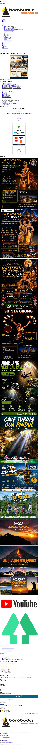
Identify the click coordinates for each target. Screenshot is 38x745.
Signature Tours (4, 25)
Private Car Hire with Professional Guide (8, 663)
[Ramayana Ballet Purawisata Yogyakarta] (19, 207)
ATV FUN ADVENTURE (6, 83)
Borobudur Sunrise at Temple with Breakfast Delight (10, 85)
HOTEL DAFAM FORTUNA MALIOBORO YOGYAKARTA (12, 659)
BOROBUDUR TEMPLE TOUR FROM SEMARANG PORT (12, 650)
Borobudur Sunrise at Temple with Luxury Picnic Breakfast (13, 29)
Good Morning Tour (5, 90)
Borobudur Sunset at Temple (8, 31)
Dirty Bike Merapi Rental (6, 95)
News (3, 47)
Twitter (3, 19)
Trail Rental (6, 36)
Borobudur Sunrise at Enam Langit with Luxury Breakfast (11, 88)
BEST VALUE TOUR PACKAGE (10, 27)
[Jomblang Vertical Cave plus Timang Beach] (19, 491)
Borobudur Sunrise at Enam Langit (9, 30)
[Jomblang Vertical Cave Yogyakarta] (19, 415)
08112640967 (19, 118)
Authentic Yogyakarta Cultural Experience (9, 84)
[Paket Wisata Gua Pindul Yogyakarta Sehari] (19, 462)
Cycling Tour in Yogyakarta (8, 34)
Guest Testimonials (5, 48)
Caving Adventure (7, 32)
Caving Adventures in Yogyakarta (7, 91)
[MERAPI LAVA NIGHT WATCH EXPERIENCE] (19, 566)
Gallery (3, 44)
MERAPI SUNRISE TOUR (6, 97)
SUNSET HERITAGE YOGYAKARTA (8, 99)
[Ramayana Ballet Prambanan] (19, 258)
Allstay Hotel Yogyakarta (6, 657)
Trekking (5, 39)
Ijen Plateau (6, 33)
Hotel (3, 41)
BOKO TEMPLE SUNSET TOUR (8, 648)
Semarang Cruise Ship (7, 38)
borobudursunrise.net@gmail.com (5, 693)
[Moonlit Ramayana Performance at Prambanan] (19, 308)
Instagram (3, 21)
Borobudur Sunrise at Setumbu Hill (9, 28)
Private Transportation (5, 42)
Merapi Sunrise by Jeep (8, 37)
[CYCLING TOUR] (19, 519)
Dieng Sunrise (6, 35)
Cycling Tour (4, 93)
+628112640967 (3, 3)
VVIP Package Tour (5, 104)
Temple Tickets (4, 46)
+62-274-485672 (3, 680)
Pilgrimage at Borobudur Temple (7, 649)
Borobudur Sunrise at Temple (9, 26)
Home (3, 23)
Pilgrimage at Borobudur (6, 96)
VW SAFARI (4, 102)
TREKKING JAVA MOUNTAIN (7, 101)
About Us (3, 24)
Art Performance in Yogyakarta (7, 651)
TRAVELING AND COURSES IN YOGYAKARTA (10, 100)
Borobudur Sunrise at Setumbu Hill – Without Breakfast (11, 87)
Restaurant (4, 43)
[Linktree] (19, 643)
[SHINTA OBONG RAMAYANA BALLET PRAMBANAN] (19, 358)
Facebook (3, 20)
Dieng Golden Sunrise (5, 94)
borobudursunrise (3, 690)
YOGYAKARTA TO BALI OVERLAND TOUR (10, 103)
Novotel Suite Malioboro (6, 656)
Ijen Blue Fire (4, 92)
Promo (3, 45)
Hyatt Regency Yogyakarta (6, 658)
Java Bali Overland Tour (8, 40)
